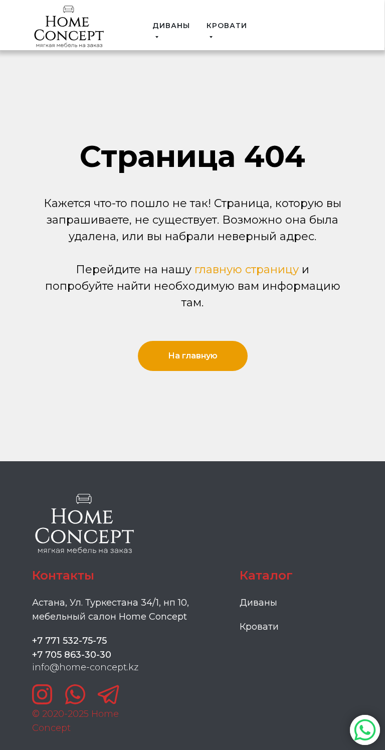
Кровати (259, 626)
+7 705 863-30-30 (71, 654)
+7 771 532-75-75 (69, 640)
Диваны (258, 602)
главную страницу (247, 269)
